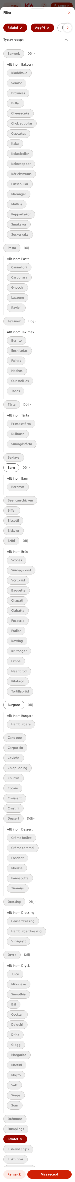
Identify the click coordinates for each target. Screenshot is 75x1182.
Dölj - (31, 54)
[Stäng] (69, 12)
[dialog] (37, 594)
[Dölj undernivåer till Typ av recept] (67, 39)
